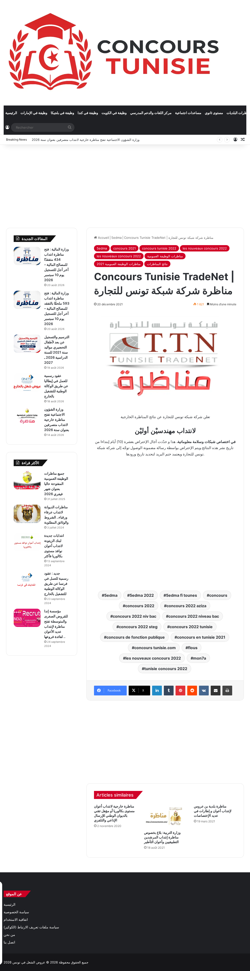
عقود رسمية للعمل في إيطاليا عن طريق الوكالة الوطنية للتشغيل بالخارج (56, 386)
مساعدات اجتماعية (188, 113)
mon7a (199, 658)
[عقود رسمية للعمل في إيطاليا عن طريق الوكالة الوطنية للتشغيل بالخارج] (27, 382)
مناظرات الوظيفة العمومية (165, 256)
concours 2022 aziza (186, 605)
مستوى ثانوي (214, 113)
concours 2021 (124, 248)
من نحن (9, 935)
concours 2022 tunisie (191, 626)
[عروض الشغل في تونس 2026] (115, 53)
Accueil (103, 238)
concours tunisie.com (155, 647)
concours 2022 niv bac (134, 616)
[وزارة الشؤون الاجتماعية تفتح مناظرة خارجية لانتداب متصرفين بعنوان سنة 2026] (27, 416)
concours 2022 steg (138, 626)
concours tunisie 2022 (159, 248)
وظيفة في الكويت (114, 113)
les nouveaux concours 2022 (205, 248)
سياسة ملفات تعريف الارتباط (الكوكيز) (31, 927)
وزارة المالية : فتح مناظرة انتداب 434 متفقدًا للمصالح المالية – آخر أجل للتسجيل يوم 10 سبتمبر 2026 (56, 264)
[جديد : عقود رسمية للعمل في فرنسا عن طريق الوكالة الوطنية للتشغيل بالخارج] (27, 580)
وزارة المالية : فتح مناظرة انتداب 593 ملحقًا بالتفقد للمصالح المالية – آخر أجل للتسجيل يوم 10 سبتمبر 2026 (56, 308)
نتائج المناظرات (157, 264)
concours (218, 595)
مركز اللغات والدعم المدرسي (151, 113)
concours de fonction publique (135, 637)
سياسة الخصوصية (16, 912)
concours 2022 (139, 605)
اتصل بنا (9, 942)
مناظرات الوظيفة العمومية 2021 (119, 264)
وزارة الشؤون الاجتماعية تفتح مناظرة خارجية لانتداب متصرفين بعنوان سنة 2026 (85, 140)
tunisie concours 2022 (165, 668)
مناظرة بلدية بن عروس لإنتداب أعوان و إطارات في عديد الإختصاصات (212, 810)
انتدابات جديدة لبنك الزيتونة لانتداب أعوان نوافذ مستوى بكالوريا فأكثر (54, 545)
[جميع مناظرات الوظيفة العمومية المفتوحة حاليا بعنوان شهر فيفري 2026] (27, 480)
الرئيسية (11, 113)
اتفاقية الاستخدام (16, 920)
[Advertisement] (125, 184)
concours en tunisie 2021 (201, 637)
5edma (116, 238)
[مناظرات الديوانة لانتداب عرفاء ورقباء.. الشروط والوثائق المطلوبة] (27, 514)
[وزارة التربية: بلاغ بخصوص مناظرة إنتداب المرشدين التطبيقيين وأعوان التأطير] (165, 816)
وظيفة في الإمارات (34, 113)
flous (193, 647)
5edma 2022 (142, 595)
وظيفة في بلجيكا (62, 113)
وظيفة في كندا (88, 113)
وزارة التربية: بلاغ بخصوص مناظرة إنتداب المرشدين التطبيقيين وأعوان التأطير (162, 837)
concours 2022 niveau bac (193, 616)
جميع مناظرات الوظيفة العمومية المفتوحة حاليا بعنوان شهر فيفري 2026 (56, 483)
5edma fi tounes (181, 595)
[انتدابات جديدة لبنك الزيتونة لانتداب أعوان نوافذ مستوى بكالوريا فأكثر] (27, 542)
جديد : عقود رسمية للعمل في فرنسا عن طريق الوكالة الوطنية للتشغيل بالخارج (56, 583)
